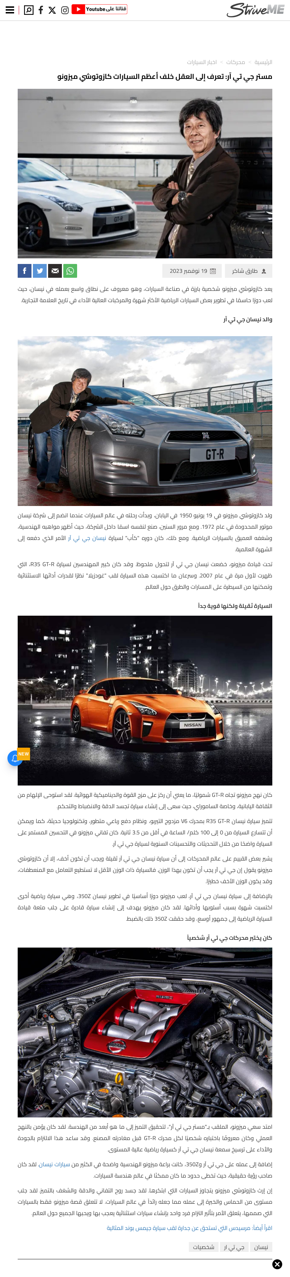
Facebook (24, 271)
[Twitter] (52, 10)
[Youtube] (99, 10)
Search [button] (29, 10)
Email (55, 271)
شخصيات (203, 1247)
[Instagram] (64, 10)
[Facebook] (40, 10)
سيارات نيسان (54, 1164)
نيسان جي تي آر (87, 538)
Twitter (40, 271)
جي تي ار (234, 1247)
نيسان (261, 1247)
